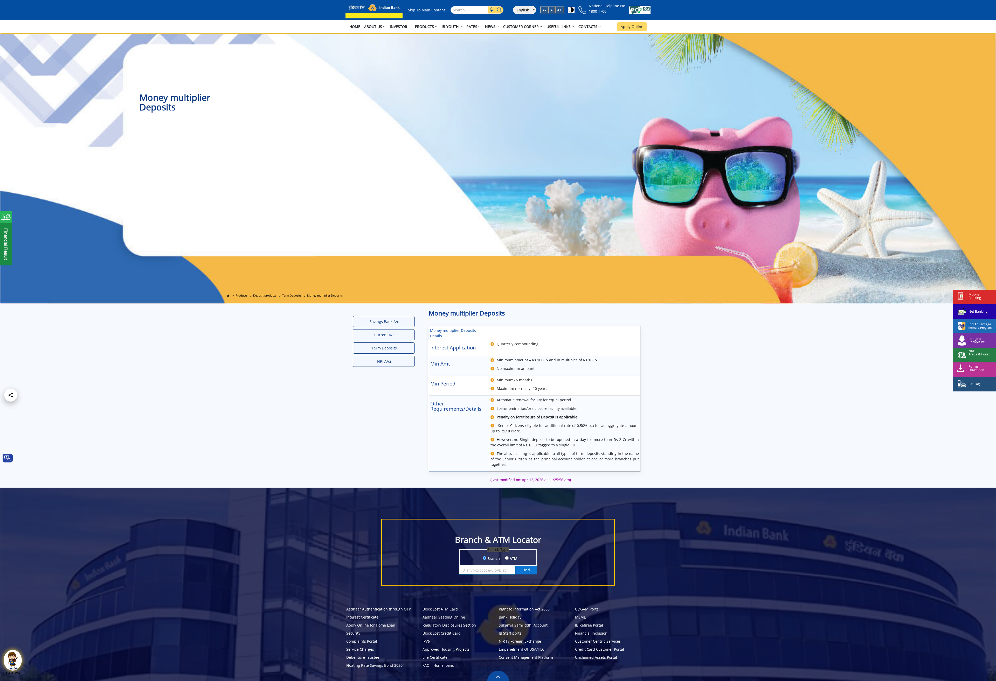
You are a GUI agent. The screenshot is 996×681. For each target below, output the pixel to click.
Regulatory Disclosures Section (449, 625)
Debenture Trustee (362, 657)
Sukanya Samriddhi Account (523, 625)
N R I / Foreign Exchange (520, 641)
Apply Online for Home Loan (370, 625)
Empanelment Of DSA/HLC (521, 649)
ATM (513, 558)
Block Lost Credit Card (442, 633)
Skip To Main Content (426, 10)
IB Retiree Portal (589, 625)
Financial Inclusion (591, 633)
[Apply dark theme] (571, 10)
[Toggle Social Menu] (10, 395)
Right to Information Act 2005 (524, 609)
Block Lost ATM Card (440, 609)
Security (353, 633)
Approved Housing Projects (446, 649)
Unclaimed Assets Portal (596, 657)
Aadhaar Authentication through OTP (378, 609)
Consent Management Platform (526, 657)
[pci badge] (640, 10)
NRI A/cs (384, 361)
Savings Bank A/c (384, 321)
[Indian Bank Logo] (374, 10)
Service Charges (360, 649)
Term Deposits (291, 295)
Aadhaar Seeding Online (444, 617)
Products (241, 295)
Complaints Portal (361, 641)
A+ (559, 10)
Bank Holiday (510, 617)
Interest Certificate (362, 617)
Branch (493, 558)
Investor (398, 26)
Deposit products (264, 295)
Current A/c (384, 334)
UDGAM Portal (587, 609)
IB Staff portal (511, 633)
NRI (971, 351)
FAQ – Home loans (438, 665)
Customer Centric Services (598, 641)
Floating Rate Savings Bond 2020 (374, 665)
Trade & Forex (979, 354)
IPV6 (426, 641)
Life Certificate (435, 657)
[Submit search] (499, 9)
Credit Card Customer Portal (599, 649)
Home (354, 26)
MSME (580, 617)
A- (544, 10)
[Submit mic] (491, 9)
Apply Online (632, 26)
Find (526, 569)
